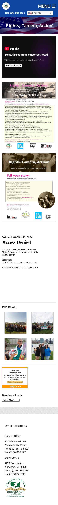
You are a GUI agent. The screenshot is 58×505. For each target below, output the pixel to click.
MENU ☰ (47, 6)
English (36, 12)
